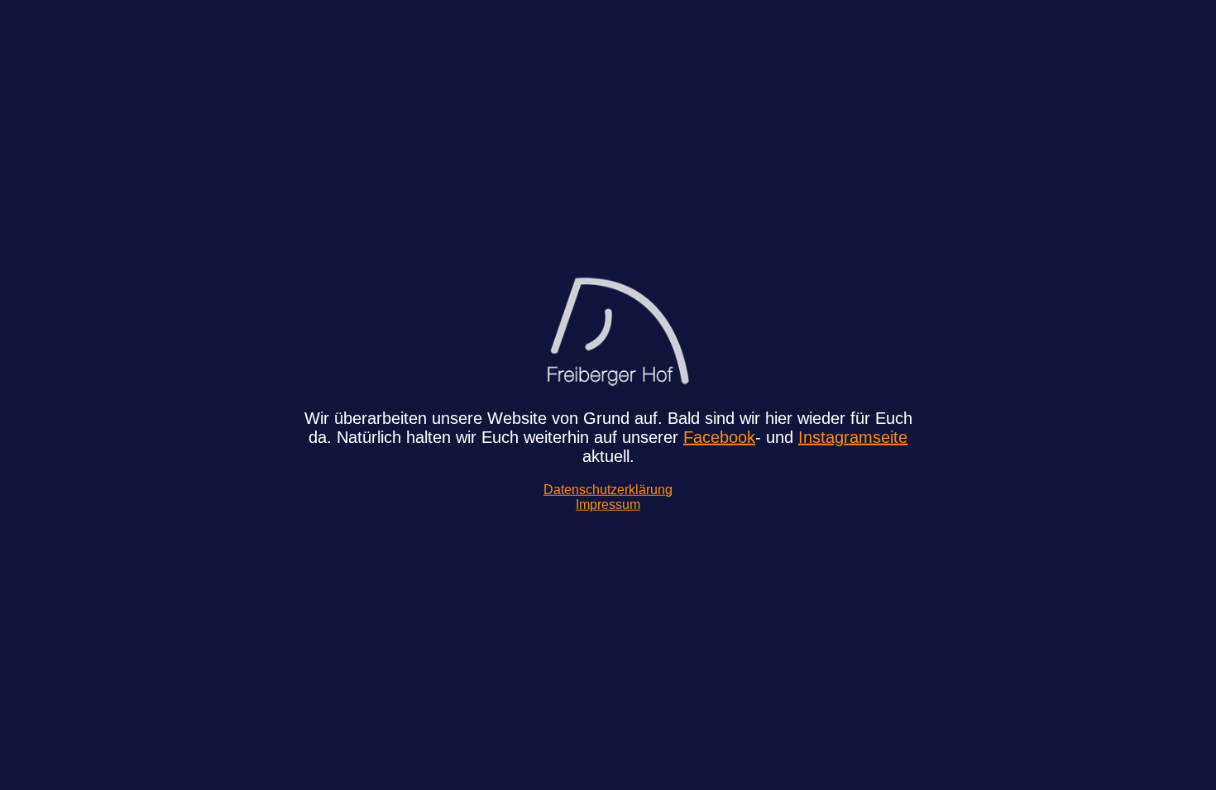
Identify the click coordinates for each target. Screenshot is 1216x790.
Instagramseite (852, 437)
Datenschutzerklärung (608, 490)
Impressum (608, 504)
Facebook (719, 437)
